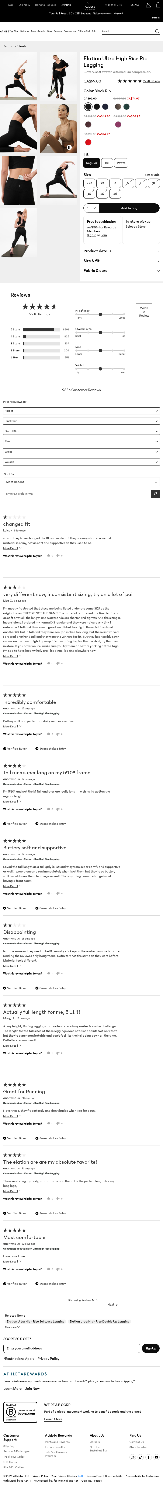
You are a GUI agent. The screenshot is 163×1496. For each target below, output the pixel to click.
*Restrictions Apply (18, 1359)
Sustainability (113, 1476)
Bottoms (24, 31)
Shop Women (105, 13)
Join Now (32, 1389)
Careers (95, 1442)
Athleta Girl (84, 31)
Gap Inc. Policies (92, 1480)
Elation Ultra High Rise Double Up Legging (99, 1321)
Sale (94, 31)
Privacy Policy (48, 1359)
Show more (11, 1327)
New (16, 31)
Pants (22, 46)
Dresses (58, 31)
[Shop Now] (81, 16)
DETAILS (135, 4)
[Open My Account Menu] (148, 5)
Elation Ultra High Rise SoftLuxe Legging (36, 1321)
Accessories (70, 31)
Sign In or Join (113, 5)
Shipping (8, 1446)
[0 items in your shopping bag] (158, 5)
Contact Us (136, 1442)
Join (104, 235)
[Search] (157, 31)
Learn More (12, 1389)
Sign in (91, 235)
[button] (40, 166)
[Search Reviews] (155, 494)
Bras (49, 31)
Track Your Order (13, 1456)
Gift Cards (10, 1462)
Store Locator (138, 1447)
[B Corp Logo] (20, 1412)
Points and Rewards (57, 1442)
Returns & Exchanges (16, 1451)
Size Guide (152, 175)
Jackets (41, 31)
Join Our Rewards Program (56, 1454)
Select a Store (136, 226)
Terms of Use (94, 1476)
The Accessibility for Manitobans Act (55, 1480)
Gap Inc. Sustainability (98, 1449)
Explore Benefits (55, 1447)
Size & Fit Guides (13, 1467)
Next (110, 1304)
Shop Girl (118, 13)
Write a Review (144, 311)
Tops (33, 31)
